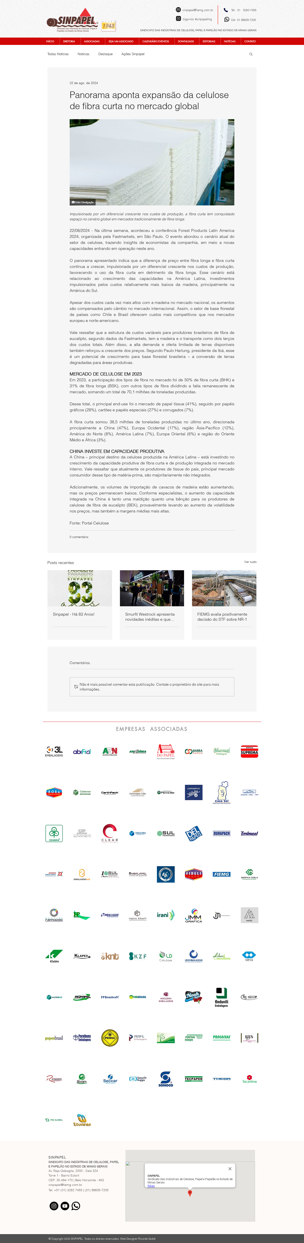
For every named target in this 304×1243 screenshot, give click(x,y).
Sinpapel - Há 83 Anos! (74, 614)
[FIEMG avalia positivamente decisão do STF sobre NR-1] (224, 588)
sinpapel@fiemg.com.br (197, 10)
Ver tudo (250, 562)
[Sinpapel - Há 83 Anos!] (80, 588)
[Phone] (225, 10)
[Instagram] (54, 1206)
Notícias (83, 54)
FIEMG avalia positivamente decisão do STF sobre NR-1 (222, 617)
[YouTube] (65, 1206)
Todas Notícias (58, 54)
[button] (251, 54)
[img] (110, 751)
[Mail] (178, 9)
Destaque (105, 54)
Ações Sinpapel (133, 54)
